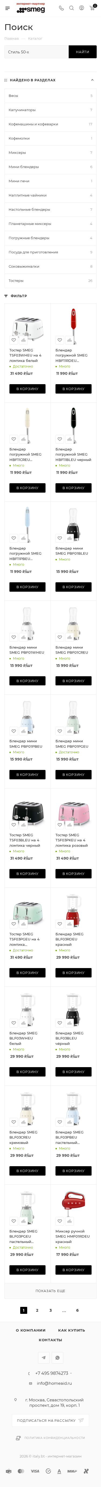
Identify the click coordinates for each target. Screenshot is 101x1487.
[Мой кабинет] (81, 8)
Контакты (50, 1340)
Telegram (44, 1358)
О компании (31, 1330)
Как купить (71, 1330)
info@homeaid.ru (54, 1383)
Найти (82, 52)
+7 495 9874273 (51, 1373)
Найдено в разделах (33, 80)
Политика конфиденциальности (55, 1438)
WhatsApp (57, 1358)
